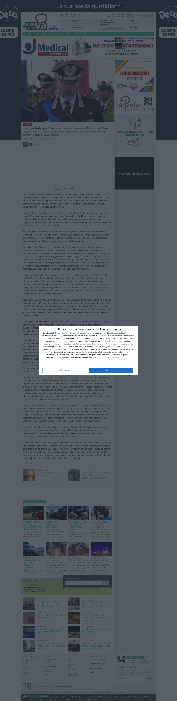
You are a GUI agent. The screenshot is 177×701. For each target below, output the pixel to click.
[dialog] (88, 350)
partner (61, 333)
